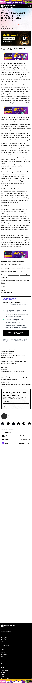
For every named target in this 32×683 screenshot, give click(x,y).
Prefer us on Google (25, 25)
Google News (4, 643)
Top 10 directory (5, 678)
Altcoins (3, 663)
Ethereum (3, 662)
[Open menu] (30, 6)
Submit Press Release (6, 641)
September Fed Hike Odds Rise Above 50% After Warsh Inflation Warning (14, 350)
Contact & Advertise (6, 636)
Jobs (2, 676)
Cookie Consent (5, 645)
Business (3, 652)
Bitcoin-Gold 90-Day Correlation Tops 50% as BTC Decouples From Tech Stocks (15, 362)
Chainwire (4, 25)
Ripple (6, 369)
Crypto (6, 376)
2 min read (4, 27)
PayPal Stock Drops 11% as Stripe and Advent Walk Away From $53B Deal (14, 356)
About (2, 634)
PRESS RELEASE (5, 10)
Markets (7, 382)
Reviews (3, 672)
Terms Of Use (4, 639)
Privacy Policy (4, 638)
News (2, 369)
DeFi (2, 656)
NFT (2, 658)
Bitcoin (2, 660)
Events (2, 674)
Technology (4, 654)
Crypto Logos (4, 670)
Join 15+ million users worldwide (16, 333)
